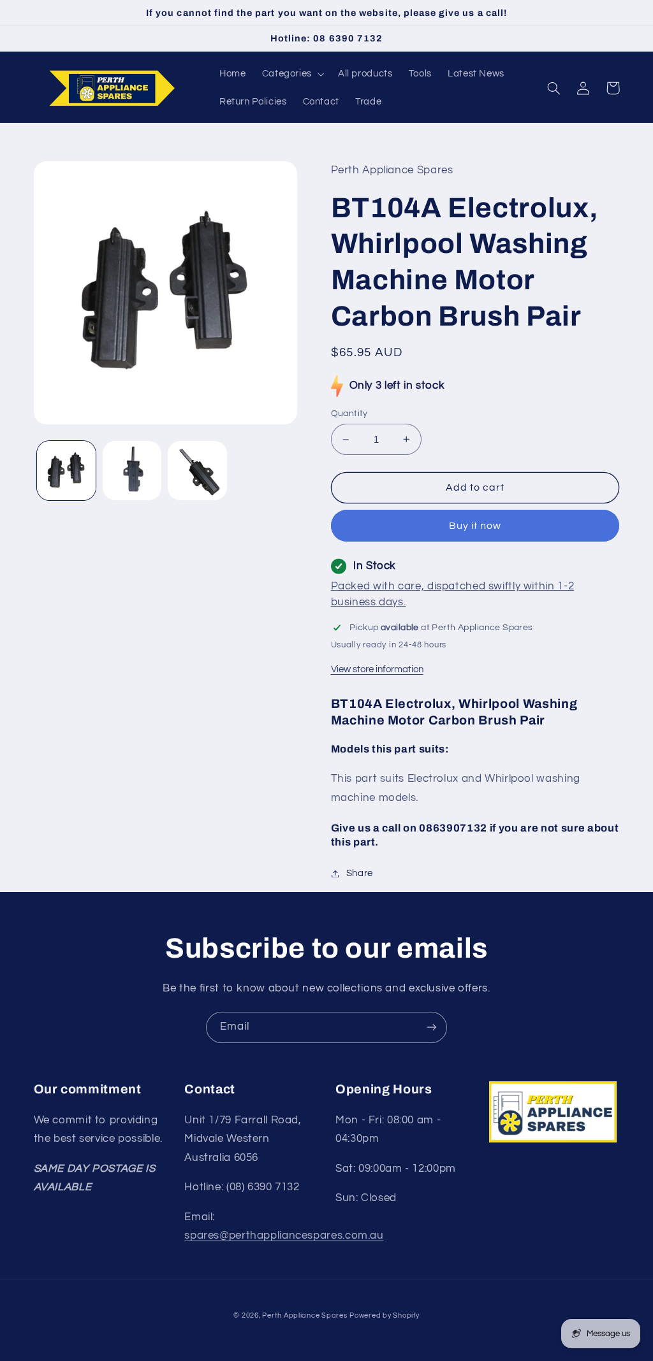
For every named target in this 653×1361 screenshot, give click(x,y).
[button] (292, 74)
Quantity (349, 413)
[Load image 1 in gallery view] (66, 470)
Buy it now (475, 526)
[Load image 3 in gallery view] (197, 470)
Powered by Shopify (384, 1315)
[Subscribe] (431, 1027)
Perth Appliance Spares (304, 1315)
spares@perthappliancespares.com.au (283, 1235)
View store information (377, 669)
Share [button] (359, 873)
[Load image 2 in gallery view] (132, 470)
